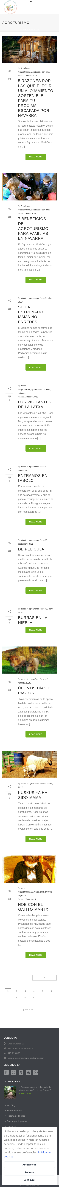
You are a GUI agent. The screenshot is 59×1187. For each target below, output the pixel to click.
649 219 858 (14, 1053)
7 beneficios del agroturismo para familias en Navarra (33, 229)
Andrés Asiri (26, 68)
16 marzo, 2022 (31, 397)
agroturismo (33, 29)
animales (22, 393)
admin (23, 679)
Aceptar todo (29, 1164)
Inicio (22, 29)
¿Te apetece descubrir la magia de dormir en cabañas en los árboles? (35, 1088)
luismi (23, 298)
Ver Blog (11, 1105)
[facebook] (6, 1072)
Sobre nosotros (14, 1110)
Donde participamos (17, 1121)
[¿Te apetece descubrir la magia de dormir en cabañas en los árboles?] (10, 1092)
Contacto (11, 1126)
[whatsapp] (35, 1072)
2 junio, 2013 (30, 899)
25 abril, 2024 (30, 213)
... (42, 998)
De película (31, 549)
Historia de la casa (16, 1116)
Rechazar (30, 1172)
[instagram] (13, 1072)
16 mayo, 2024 (31, 76)
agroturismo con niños (40, 72)
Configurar (29, 1179)
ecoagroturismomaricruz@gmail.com (26, 1058)
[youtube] (28, 1072)
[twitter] (20, 1072)
